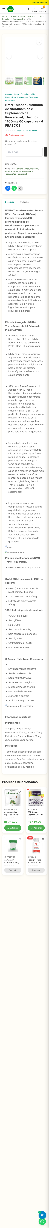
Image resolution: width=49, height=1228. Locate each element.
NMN (33, 94)
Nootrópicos (10, 97)
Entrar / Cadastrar (39, 2)
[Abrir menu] (3, 9)
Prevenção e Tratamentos (22, 16)
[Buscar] (28, 9)
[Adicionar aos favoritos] (39, 42)
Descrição (9, 202)
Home (4, 16)
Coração (5, 19)
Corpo (39, 16)
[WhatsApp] (42, 1221)
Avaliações (24, 202)
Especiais (25, 94)
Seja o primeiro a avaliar (27, 130)
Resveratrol (18, 19)
